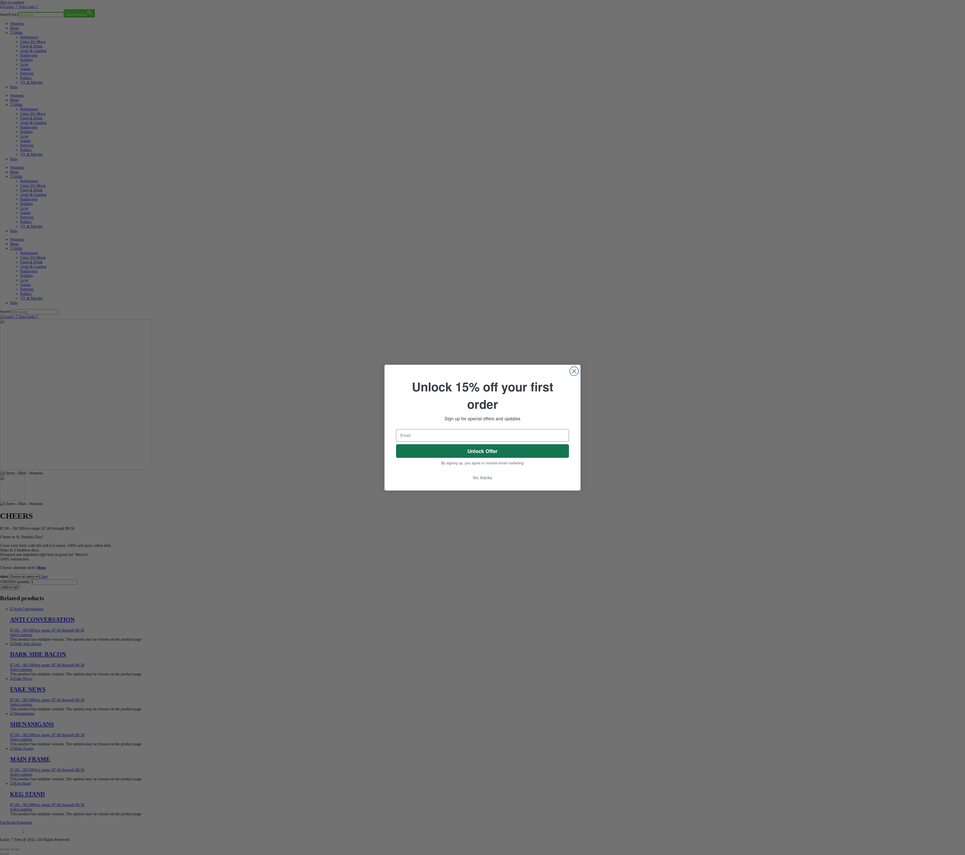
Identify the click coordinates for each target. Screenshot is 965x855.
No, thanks (482, 477)
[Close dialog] (574, 371)
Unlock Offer (482, 451)
